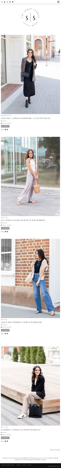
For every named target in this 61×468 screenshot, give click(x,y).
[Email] (12, 2)
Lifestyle (18, 465)
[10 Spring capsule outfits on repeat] (30, 386)
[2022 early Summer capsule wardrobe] (30, 278)
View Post (5, 126)
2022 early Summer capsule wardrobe (21, 322)
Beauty (29, 465)
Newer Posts (54, 450)
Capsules (4, 120)
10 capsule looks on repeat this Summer (23, 220)
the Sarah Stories (9, 465)
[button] (59, 2)
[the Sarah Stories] (30, 16)
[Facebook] (10, 2)
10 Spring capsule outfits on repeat (20, 430)
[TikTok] (7, 2)
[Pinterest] (4, 2)
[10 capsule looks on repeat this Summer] (30, 176)
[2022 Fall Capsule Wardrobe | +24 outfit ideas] (30, 74)
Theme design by (54, 466)
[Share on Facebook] (5, 129)
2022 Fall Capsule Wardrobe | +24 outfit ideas (25, 118)
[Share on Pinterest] (7, 129)
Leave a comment (7, 123)
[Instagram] (1, 2)
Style (24, 465)
